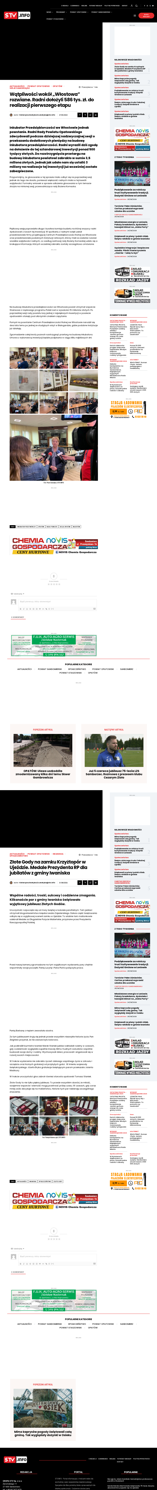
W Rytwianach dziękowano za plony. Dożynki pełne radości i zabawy (118, 388)
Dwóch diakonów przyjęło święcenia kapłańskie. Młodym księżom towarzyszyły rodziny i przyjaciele (118, 350)
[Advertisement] (54, 209)
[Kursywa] (23, 609)
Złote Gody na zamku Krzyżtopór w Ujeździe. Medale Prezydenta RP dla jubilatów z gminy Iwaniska (129, 68)
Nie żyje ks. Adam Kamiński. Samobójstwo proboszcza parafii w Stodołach (129, 1480)
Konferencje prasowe (135, 382)
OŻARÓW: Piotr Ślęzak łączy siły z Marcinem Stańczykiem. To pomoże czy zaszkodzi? (137, 330)
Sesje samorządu (20, 88)
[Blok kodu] (43, 609)
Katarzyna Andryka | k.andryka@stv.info (37, 115)
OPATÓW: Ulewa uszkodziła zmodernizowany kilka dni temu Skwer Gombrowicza (43, 774)
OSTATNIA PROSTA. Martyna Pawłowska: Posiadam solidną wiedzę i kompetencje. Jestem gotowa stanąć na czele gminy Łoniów (118, 332)
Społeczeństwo (121, 64)
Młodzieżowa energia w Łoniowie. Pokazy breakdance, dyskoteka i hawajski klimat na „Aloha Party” (131, 224)
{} (49, 609)
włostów (76, 527)
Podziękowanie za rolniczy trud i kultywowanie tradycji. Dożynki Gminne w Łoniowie (129, 92)
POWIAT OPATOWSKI (39, 86)
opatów (41, 527)
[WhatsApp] (90, 115)
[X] (150, 5)
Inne (132, 343)
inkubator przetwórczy (26, 527)
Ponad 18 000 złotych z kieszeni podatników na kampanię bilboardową (137, 349)
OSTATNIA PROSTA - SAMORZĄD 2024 (118, 321)
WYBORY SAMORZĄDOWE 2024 (138, 321)
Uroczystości (115, 343)
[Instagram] (147, 5)
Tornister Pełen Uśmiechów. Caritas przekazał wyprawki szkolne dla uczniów (128, 208)
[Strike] (30, 609)
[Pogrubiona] (20, 609)
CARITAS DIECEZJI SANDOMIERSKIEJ (128, 215)
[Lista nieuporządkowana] (36, 609)
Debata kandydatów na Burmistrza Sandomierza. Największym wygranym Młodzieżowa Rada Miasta (118, 371)
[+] (52, 609)
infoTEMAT (134, 359)
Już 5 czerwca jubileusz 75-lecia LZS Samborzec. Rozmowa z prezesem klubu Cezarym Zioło (114, 774)
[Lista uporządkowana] (33, 609)
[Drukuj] (95, 115)
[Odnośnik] (46, 609)
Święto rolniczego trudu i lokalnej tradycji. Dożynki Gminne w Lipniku (129, 104)
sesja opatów (65, 527)
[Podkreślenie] (27, 609)
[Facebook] (144, 5)
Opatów (57, 86)
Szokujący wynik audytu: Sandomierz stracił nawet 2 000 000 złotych (138, 389)
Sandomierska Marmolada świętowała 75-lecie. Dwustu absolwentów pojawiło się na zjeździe (130, 1487)
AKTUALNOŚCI (17, 86)
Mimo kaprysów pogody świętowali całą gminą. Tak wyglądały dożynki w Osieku (127, 80)
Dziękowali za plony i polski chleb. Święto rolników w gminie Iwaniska (129, 116)
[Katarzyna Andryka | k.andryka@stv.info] (12, 115)
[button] (136, 5)
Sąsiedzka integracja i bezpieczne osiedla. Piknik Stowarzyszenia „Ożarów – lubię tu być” (131, 250)
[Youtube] (152, 5)
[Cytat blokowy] (39, 609)
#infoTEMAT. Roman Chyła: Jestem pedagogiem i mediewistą (138, 365)
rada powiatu (52, 527)
